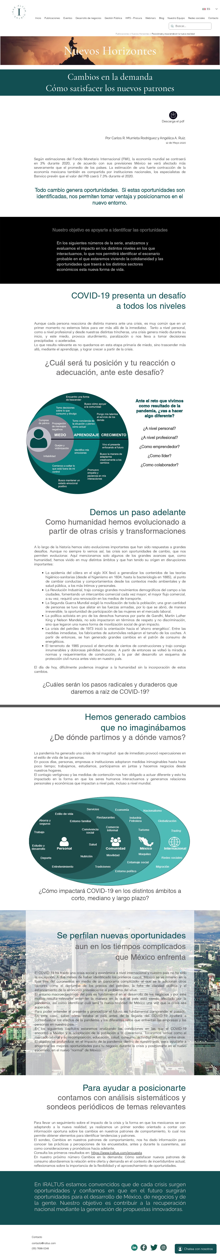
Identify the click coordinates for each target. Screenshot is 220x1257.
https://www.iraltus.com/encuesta (116, 1152)
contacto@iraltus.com (44, 1243)
